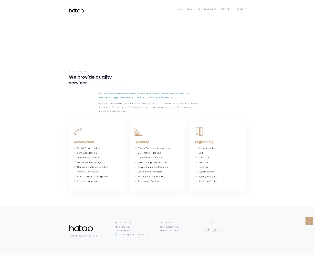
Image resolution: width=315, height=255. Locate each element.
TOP (309, 222)
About (190, 9)
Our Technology (207, 9)
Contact (241, 9)
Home (180, 9)
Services (226, 9)
